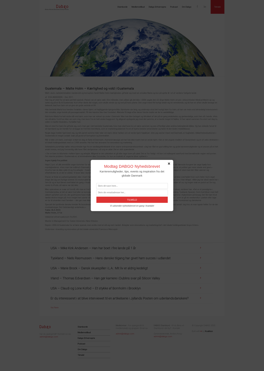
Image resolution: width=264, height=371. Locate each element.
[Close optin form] (169, 164)
